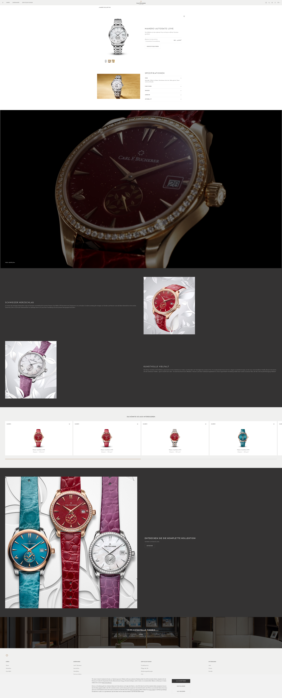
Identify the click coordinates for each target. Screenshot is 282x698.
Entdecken (150, 545)
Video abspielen (9, 262)
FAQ (142, 674)
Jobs (210, 665)
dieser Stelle (152, 689)
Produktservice (144, 665)
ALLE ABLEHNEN (181, 691)
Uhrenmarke (16, 2)
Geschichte (76, 668)
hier (123, 680)
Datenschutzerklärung (106, 682)
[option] (118, 36)
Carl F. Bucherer (77, 665)
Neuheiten (8, 668)
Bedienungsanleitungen (147, 671)
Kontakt (210, 671)
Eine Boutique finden (153, 46)
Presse (210, 668)
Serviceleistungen (27, 2)
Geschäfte (8, 671)
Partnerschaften (77, 674)
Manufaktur (76, 671)
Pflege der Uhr (144, 668)
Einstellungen (181, 686)
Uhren (8, 2)
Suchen (141, 634)
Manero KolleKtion (105, 7)
